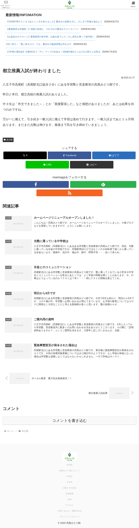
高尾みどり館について (69, 470)
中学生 (69, 476)
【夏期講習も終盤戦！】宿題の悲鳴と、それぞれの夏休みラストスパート (42, 29)
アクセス (69, 505)
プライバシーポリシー (69, 516)
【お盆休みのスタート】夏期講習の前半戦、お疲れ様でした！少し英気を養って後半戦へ (50, 36)
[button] (91, 164)
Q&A (69, 499)
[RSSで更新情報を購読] (69, 192)
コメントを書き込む (69, 420)
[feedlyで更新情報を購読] (103, 184)
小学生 (69, 482)
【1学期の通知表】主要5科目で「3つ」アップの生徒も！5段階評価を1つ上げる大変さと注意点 (53, 51)
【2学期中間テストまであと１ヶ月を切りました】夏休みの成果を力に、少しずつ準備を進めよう (54, 21)
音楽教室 (69, 493)
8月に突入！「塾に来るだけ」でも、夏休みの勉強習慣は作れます (38, 44)
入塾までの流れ (69, 488)
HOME (69, 465)
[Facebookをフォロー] (36, 184)
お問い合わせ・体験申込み (69, 511)
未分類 (9, 140)
